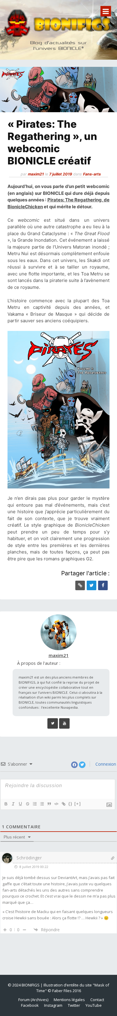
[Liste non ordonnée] (41, 803)
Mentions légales (69, 999)
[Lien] (63, 803)
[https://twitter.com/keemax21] (52, 723)
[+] (77, 803)
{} (70, 803)
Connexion (105, 764)
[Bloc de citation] (48, 803)
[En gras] (5, 803)
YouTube (94, 1005)
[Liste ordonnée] (34, 803)
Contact (97, 999)
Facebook (30, 1005)
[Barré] (27, 803)
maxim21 (36, 174)
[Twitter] (91, 585)
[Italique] (12, 803)
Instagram (53, 1005)
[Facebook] (103, 585)
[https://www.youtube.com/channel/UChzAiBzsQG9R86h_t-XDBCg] (64, 723)
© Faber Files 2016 (64, 990)
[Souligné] (20, 803)
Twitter (74, 1005)
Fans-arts (92, 174)
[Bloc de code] (56, 803)
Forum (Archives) (33, 999)
